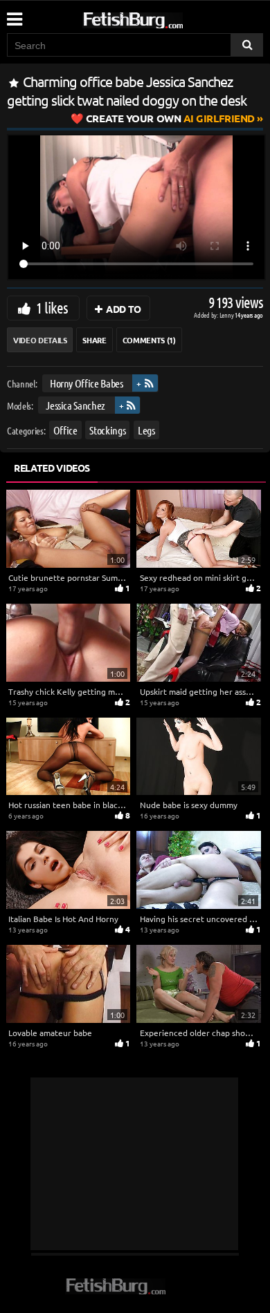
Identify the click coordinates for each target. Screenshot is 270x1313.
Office (65, 430)
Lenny (227, 314)
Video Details (39, 339)
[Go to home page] (159, 17)
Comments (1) (149, 339)
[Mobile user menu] (14, 14)
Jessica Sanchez (75, 404)
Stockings (107, 430)
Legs (146, 430)
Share (94, 339)
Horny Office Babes (86, 383)
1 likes (52, 307)
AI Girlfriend (170, 118)
